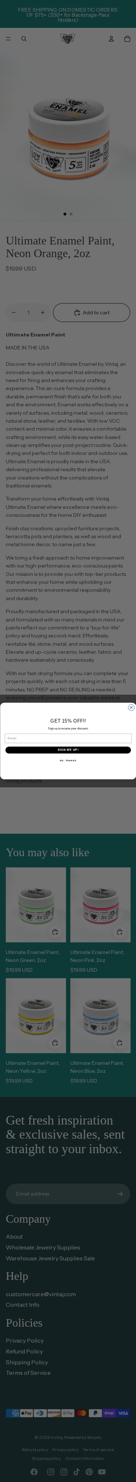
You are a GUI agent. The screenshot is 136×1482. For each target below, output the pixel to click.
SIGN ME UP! (67, 750)
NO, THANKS (68, 760)
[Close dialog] (131, 707)
